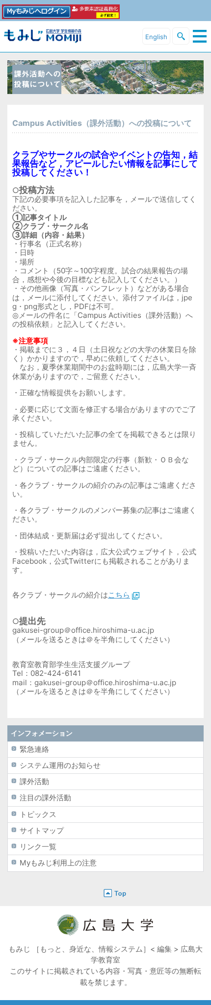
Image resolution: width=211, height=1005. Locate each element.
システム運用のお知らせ (60, 765)
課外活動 (34, 781)
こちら (119, 594)
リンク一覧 (38, 846)
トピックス (38, 814)
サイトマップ (42, 830)
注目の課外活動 (45, 797)
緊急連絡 (34, 749)
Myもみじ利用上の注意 (58, 862)
